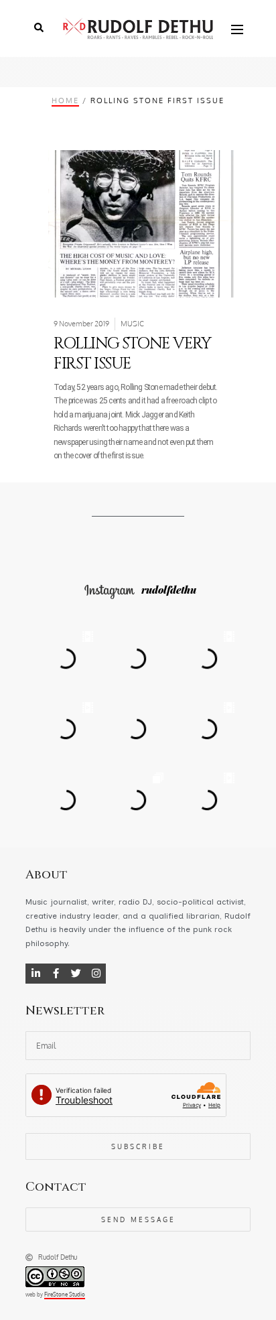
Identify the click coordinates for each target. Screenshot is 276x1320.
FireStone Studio (64, 1294)
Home (65, 100)
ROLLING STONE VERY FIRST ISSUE (132, 354)
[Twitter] (76, 974)
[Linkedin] (35, 974)
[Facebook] (56, 974)
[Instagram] (96, 974)
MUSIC (132, 323)
